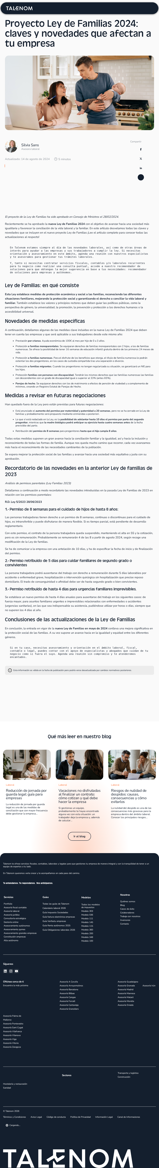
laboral (117, 649)
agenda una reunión (92, 255)
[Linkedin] (5, 973)
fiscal (131, 649)
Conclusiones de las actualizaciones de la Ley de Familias (34, 188)
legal (31, 652)
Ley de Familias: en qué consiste (22, 165)
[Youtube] (16, 973)
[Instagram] (11, 973)
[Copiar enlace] (141, 177)
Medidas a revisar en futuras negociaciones (28, 176)
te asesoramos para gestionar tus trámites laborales (52, 258)
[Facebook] (141, 149)
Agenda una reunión (72, 655)
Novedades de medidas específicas (24, 170)
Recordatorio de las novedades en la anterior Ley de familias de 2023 (40, 182)
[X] (141, 159)
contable (16, 652)
